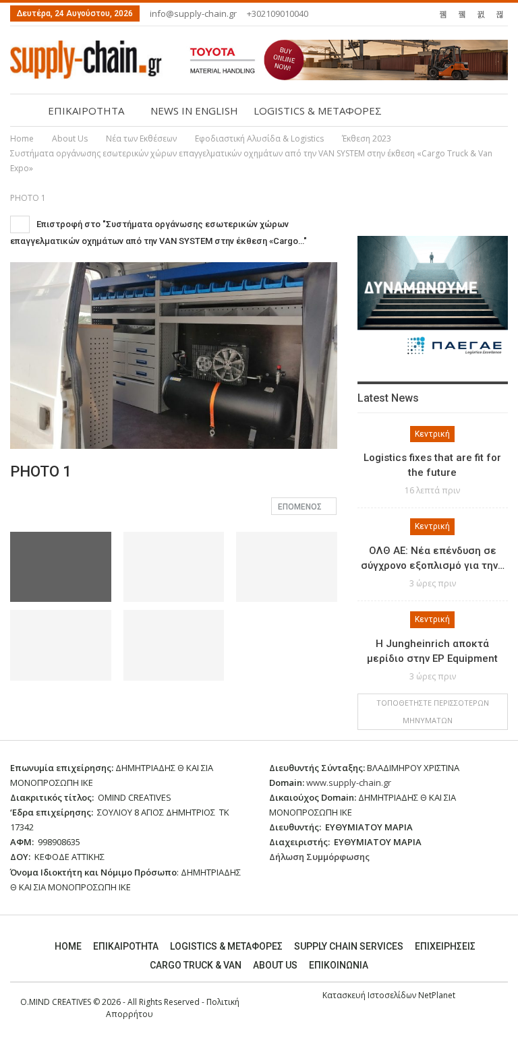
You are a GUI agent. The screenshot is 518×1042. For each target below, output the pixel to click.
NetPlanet (436, 995)
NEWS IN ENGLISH (194, 110)
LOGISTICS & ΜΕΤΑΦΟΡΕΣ (318, 110)
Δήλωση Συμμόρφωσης (319, 857)
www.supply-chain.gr (348, 782)
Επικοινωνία (338, 965)
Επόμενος (301, 507)
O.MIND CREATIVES (55, 1002)
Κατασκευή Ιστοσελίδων (370, 995)
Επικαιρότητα (126, 946)
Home (68, 946)
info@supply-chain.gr (193, 13)
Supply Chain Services (348, 946)
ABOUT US (275, 965)
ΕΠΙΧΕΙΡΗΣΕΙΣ (445, 946)
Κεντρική (432, 434)
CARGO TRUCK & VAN (195, 965)
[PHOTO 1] (174, 567)
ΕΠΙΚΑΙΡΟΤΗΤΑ (86, 110)
